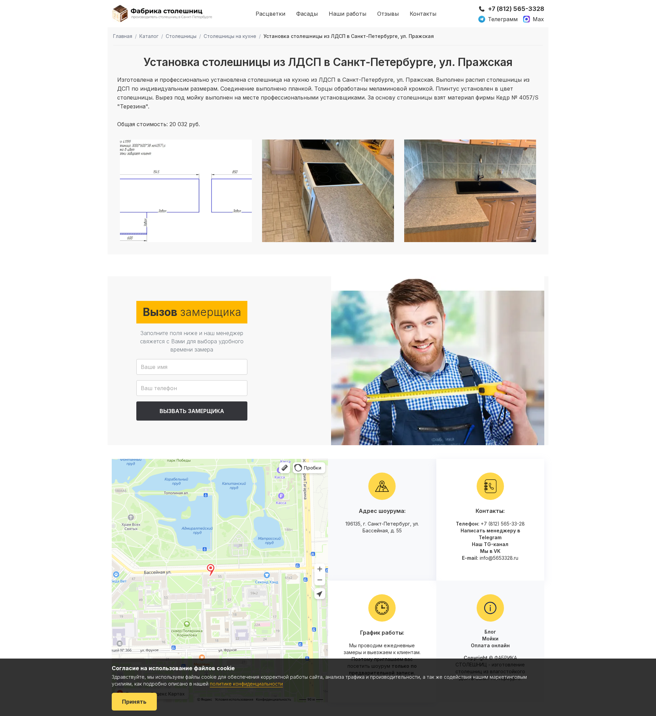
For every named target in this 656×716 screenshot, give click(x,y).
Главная (122, 36)
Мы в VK (490, 551)
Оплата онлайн (490, 645)
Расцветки (270, 13)
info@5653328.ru (499, 558)
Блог (490, 632)
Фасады (307, 13)
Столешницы (181, 36)
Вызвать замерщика (192, 411)
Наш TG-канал (490, 544)
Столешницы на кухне (230, 36)
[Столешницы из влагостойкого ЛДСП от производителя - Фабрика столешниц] (163, 13)
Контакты (423, 13)
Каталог (149, 36)
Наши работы (347, 13)
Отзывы (388, 13)
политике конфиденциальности (246, 684)
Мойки (490, 638)
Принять (134, 701)
